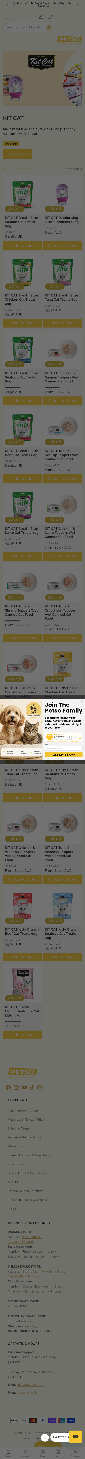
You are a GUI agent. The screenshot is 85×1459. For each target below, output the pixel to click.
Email (46, 744)
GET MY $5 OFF (64, 755)
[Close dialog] (82, 701)
